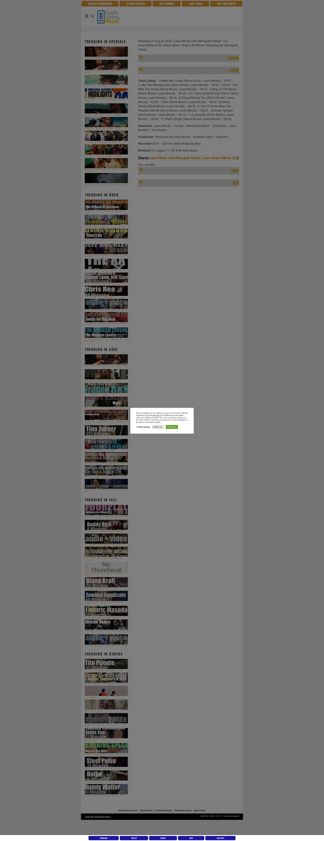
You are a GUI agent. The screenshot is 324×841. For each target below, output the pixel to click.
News (191, 838)
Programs (103, 838)
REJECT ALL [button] (158, 427)
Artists (134, 838)
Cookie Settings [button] (143, 427)
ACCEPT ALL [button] (171, 427)
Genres (163, 838)
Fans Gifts (220, 838)
